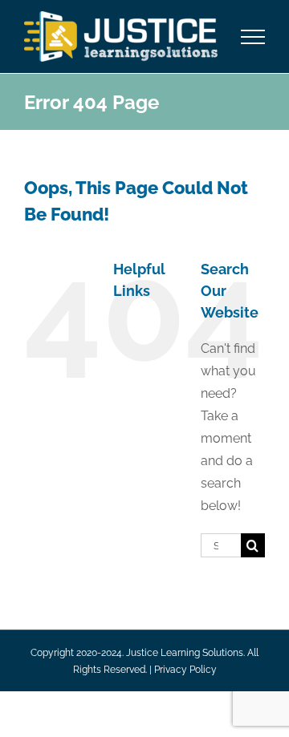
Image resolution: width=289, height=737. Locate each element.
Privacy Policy (185, 669)
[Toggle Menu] (253, 37)
